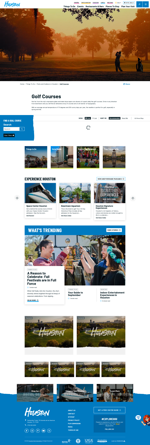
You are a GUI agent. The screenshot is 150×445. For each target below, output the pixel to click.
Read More (31, 300)
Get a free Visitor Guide (108, 410)
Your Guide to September (75, 293)
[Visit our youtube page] (43, 431)
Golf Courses (64, 84)
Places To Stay (112, 6)
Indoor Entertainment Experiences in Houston (112, 295)
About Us (71, 410)
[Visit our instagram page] (32, 431)
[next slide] (133, 198)
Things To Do (69, 6)
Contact (71, 414)
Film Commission (74, 423)
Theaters (96, 2)
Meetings (110, 2)
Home (22, 84)
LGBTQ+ (103, 2)
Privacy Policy (74, 420)
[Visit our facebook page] (27, 431)
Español (76, 2)
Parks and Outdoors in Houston (47, 84)
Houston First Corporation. (35, 441)
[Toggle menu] (146, 4)
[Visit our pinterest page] (38, 431)
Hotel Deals (130, 2)
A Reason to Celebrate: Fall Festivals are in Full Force (41, 278)
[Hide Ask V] (149, 416)
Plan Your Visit (128, 6)
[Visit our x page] (49, 431)
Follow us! (109, 429)
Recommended (114, 118)
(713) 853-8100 (31, 425)
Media (70, 427)
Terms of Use (73, 430)
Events (80, 6)
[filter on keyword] (22, 129)
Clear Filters (8, 135)
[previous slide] (17, 198)
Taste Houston (86, 2)
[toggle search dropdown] (139, 4)
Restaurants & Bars (95, 6)
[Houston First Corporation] (12, 4)
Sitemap (71, 417)
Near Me (125, 118)
